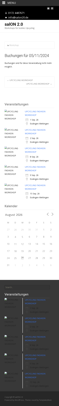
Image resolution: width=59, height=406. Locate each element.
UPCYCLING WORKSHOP (20, 80)
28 (15, 229)
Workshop (14, 45)
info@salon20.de (18, 17)
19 (22, 251)
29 (22, 229)
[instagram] (52, 9)
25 (15, 258)
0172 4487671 (16, 13)
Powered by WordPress (14, 400)
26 (22, 257)
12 (22, 244)
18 (15, 251)
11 (15, 244)
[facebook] (48, 9)
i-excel (34, 400)
